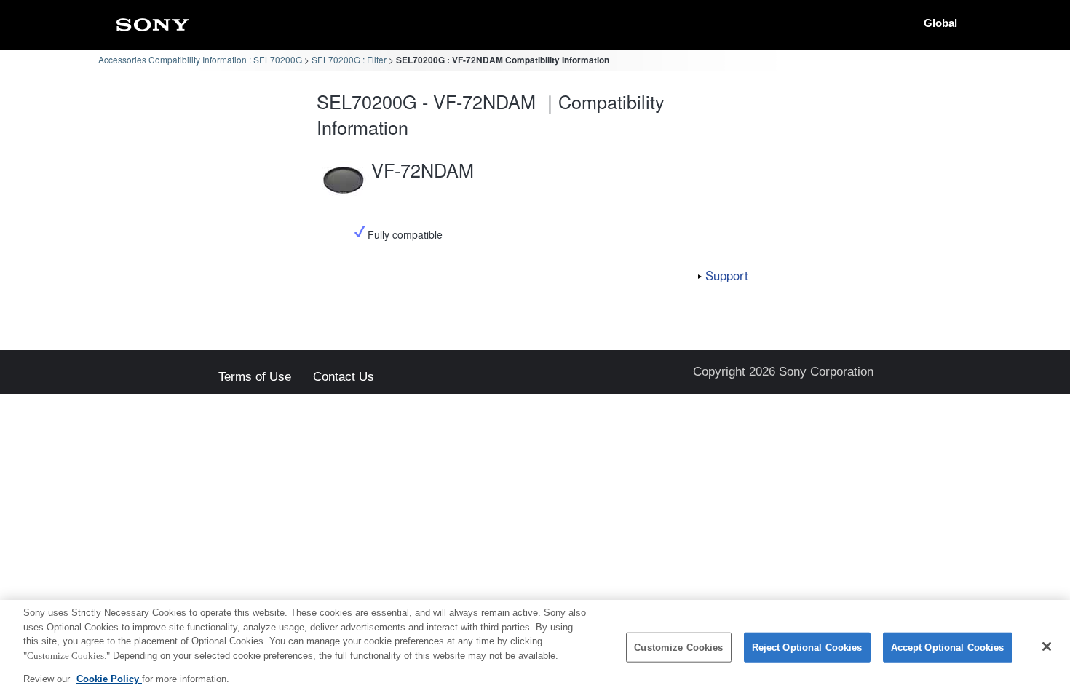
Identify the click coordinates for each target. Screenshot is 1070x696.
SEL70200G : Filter (349, 59)
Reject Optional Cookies (807, 647)
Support (726, 275)
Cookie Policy (109, 678)
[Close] (1047, 646)
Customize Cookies (678, 647)
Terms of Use (254, 377)
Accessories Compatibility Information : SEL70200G (200, 59)
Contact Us (343, 377)
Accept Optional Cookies (947, 647)
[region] (535, 648)
